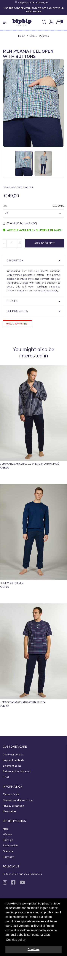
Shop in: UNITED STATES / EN (33, 2)
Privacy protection (13, 806)
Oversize (8, 851)
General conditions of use (18, 800)
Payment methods (13, 760)
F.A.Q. (6, 777)
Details (12, 301)
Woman (7, 834)
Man (32, 36)
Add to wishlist (18, 323)
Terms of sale (11, 794)
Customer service (13, 754)
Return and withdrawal (16, 771)
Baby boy (8, 857)
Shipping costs (17, 311)
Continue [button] (33, 949)
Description (15, 260)
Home (21, 36)
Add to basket (44, 243)
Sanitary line (10, 845)
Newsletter (9, 811)
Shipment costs (12, 766)
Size (5, 206)
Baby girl (8, 840)
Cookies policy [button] (15, 939)
